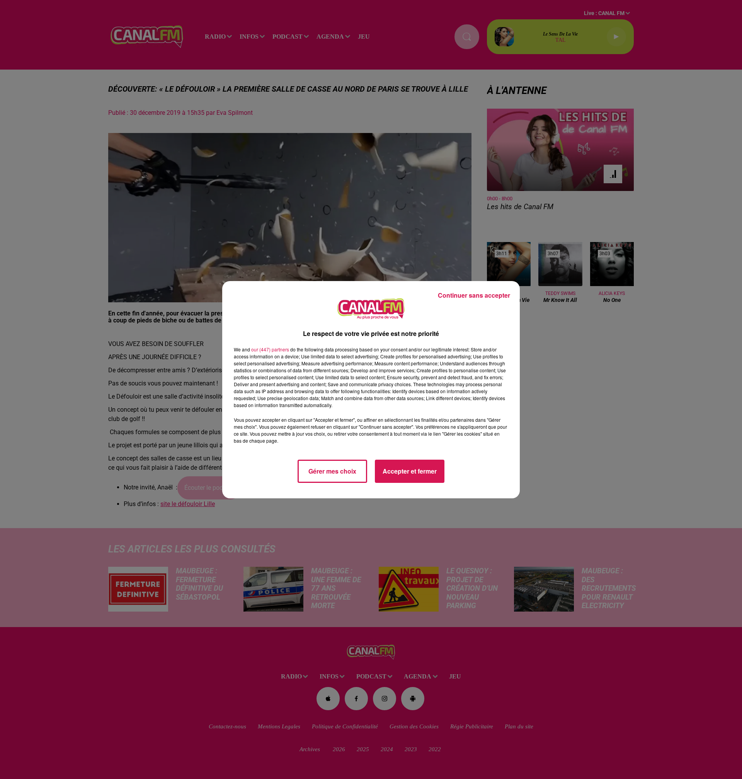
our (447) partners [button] (270, 349)
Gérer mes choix (332, 471)
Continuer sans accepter (474, 295)
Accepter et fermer (410, 471)
